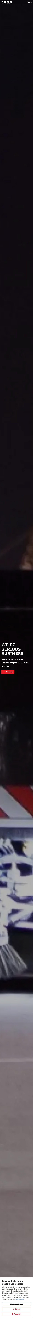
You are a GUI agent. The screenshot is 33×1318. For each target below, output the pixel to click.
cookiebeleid (20, 1299)
